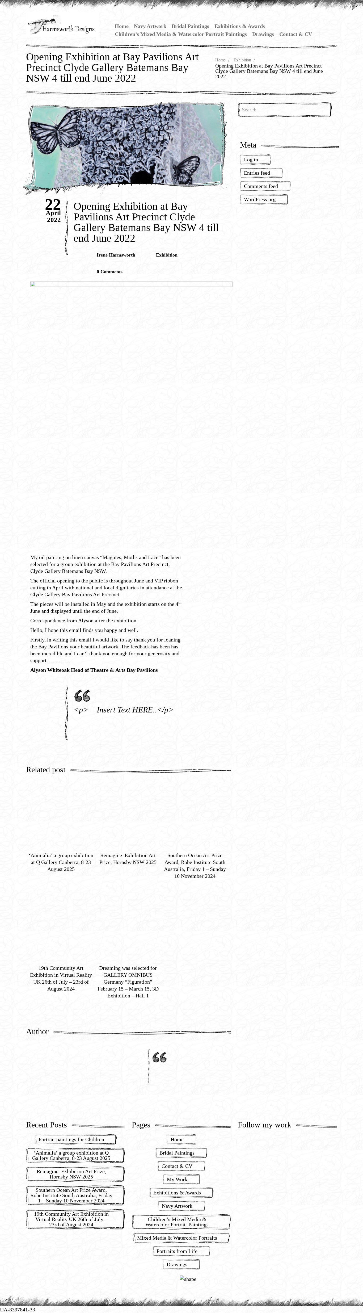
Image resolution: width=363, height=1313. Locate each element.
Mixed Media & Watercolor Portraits (177, 1238)
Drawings (263, 34)
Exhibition (242, 60)
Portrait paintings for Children (71, 1139)
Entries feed (257, 173)
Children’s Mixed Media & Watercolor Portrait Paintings (181, 34)
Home (122, 26)
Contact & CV (295, 34)
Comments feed (261, 186)
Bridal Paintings (190, 26)
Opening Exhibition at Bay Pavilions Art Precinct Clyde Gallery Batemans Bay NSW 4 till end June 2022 (146, 222)
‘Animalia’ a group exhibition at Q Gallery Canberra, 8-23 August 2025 (61, 862)
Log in (251, 159)
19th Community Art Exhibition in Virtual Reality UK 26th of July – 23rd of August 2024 (71, 1219)
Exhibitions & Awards (239, 26)
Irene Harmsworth (116, 255)
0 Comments (110, 271)
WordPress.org (260, 199)
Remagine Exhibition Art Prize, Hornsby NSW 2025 (71, 1174)
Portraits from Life (177, 1251)
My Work (177, 1179)
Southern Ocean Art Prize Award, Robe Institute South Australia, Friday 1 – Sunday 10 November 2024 (71, 1195)
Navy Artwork (150, 26)
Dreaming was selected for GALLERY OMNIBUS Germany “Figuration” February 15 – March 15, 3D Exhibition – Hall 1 (128, 982)
